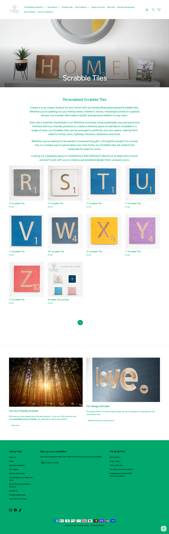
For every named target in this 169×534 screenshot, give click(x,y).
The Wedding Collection (33, 7)
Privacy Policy (115, 461)
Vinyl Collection (80, 7)
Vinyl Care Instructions (18, 499)
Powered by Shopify (97, 525)
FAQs (11, 461)
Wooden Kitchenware (125, 7)
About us (12, 457)
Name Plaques (30, 12)
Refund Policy (115, 457)
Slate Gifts (111, 7)
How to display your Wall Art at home (21, 478)
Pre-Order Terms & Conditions (121, 469)
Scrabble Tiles (67, 7)
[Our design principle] (123, 380)
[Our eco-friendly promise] (46, 382)
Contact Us (13, 491)
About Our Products (17, 465)
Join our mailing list (45, 12)
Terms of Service (116, 465)
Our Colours (13, 469)
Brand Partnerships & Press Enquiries (19, 485)
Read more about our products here (101, 420)
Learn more (15, 425)
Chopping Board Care (17, 495)
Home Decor (52, 7)
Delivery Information (17, 473)
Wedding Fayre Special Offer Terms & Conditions (121, 474)
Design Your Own (98, 7)
